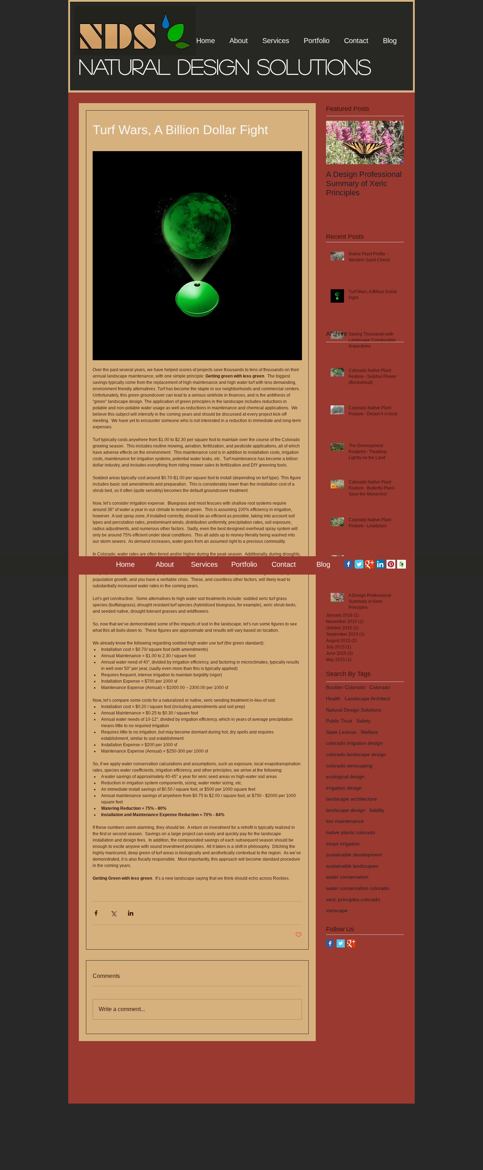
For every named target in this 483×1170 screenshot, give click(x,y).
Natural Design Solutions (353, 710)
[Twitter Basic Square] (341, 943)
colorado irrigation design (354, 743)
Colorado (379, 687)
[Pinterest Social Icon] (390, 564)
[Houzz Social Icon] (401, 564)
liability (376, 810)
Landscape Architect (367, 698)
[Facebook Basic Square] (330, 943)
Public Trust (339, 721)
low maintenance (345, 821)
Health (333, 698)
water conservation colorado (357, 888)
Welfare (369, 732)
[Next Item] (392, 142)
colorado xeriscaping (349, 765)
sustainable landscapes (352, 866)
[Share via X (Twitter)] (113, 913)
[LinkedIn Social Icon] (380, 564)
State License (341, 732)
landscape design (345, 810)
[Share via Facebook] (96, 913)
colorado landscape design (356, 754)
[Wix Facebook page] (348, 564)
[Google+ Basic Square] (351, 943)
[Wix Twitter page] (359, 564)
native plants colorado (350, 832)
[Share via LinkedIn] (130, 913)
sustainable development (354, 854)
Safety (363, 721)
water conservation (347, 877)
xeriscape (337, 910)
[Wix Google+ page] (369, 564)
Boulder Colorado (345, 687)
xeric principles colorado (353, 899)
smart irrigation (343, 844)
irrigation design (344, 788)
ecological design (345, 776)
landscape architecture (351, 799)
